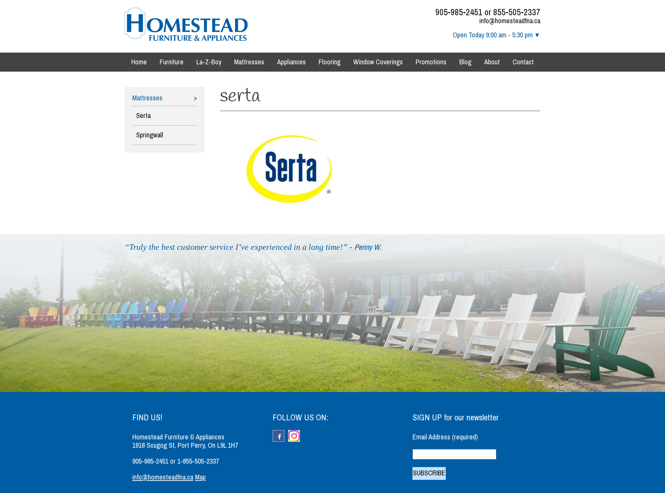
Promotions (431, 62)
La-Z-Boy (208, 62)
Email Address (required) (445, 437)
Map (200, 477)
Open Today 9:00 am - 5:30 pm (493, 35)
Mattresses (249, 62)
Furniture (172, 62)
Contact (523, 62)
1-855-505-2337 (198, 461)
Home (139, 62)
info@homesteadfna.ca (509, 21)
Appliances (291, 62)
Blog (465, 62)
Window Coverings (378, 62)
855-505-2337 (516, 12)
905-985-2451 (458, 12)
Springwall (149, 135)
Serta (143, 115)
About (492, 62)
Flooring (329, 62)
